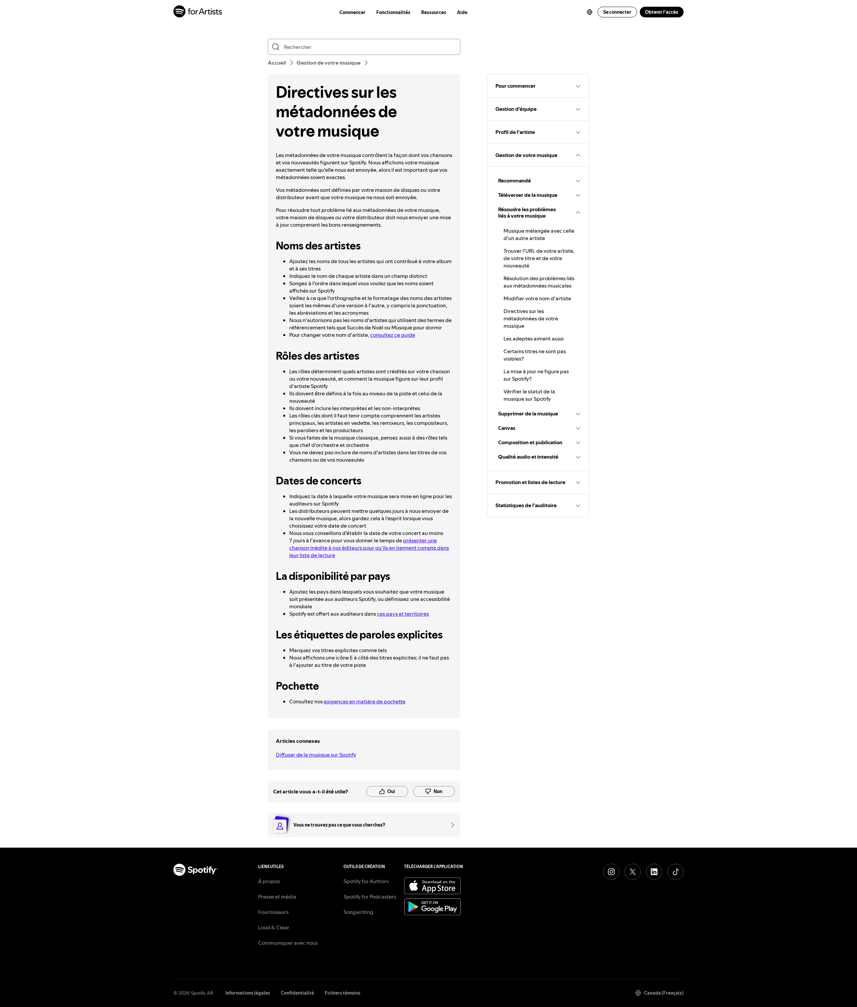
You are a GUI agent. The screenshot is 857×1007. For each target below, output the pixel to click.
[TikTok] (676, 872)
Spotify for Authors (366, 881)
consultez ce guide (392, 334)
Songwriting (358, 912)
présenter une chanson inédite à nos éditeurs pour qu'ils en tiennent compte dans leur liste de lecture (369, 548)
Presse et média (277, 896)
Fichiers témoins (343, 993)
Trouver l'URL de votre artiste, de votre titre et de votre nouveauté (538, 258)
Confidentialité (297, 993)
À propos (269, 881)
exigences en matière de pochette (364, 701)
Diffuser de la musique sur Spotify (316, 754)
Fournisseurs (273, 912)
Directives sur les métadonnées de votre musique (530, 318)
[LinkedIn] (654, 872)
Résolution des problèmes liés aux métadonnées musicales (538, 282)
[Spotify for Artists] (198, 12)
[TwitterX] (633, 872)
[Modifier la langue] (589, 12)
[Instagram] (611, 872)
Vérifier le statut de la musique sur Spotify (529, 395)
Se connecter (617, 12)
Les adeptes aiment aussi (533, 338)
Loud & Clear (273, 927)
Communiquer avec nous (288, 942)
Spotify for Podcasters (369, 896)
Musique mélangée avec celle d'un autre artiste (538, 234)
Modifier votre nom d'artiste (537, 298)
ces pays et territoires (403, 613)
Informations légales (247, 993)
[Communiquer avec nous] (450, 825)
